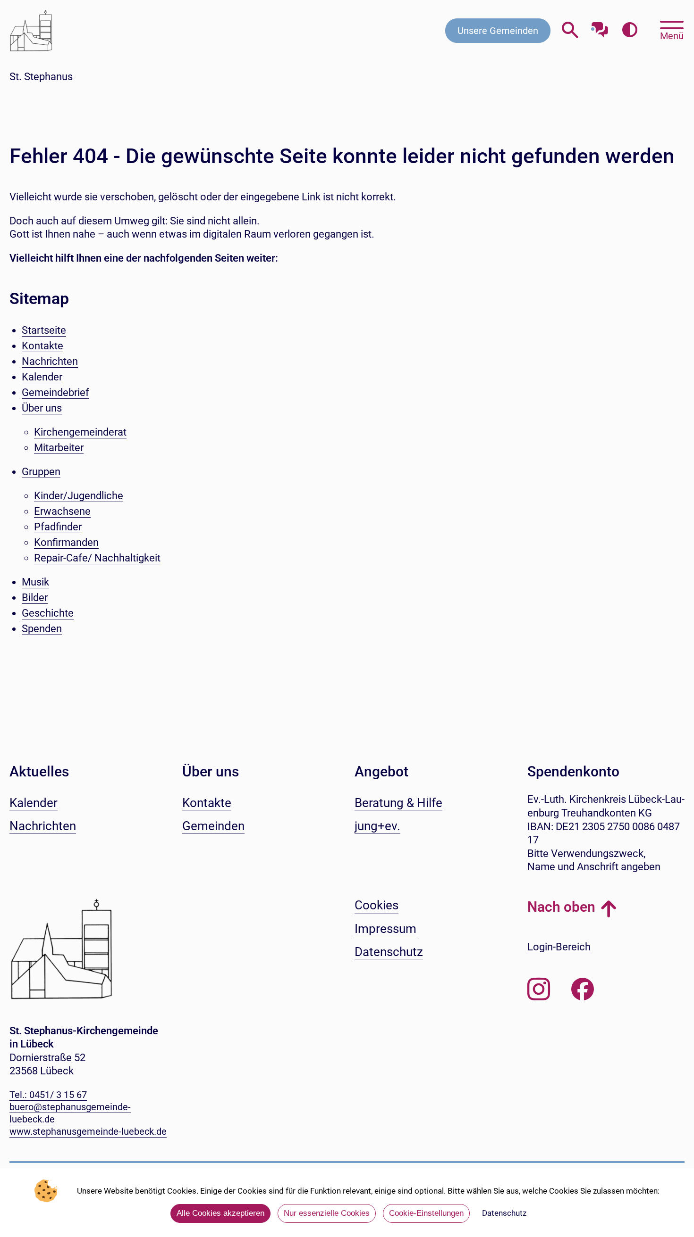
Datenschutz (504, 1213)
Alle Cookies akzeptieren (220, 1213)
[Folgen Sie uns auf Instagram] (538, 989)
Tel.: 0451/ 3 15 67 (48, 1094)
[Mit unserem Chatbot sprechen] (600, 27)
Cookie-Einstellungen (426, 1213)
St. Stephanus (41, 76)
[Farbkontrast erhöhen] (629, 30)
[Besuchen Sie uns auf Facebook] (582, 989)
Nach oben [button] (561, 907)
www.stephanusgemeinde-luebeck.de (88, 1131)
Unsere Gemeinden (497, 30)
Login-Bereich (559, 947)
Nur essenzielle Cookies (327, 1213)
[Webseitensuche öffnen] (570, 30)
